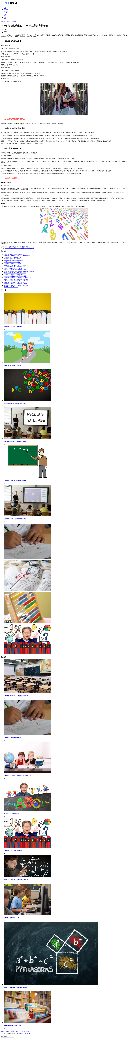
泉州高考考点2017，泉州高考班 (12, 259)
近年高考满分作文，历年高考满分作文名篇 (15, 480)
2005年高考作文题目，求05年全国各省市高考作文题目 (19, 248)
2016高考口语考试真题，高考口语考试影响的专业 (17, 255)
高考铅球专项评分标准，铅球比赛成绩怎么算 (15, 987)
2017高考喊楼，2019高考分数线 (12, 262)
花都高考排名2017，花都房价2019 (12, 257)
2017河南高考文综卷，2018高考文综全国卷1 (15, 269)
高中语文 (6, 9)
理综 (5, 15)
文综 (5, 14)
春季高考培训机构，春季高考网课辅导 (14, 254)
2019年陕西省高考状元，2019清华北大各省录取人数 (17, 277)
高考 (5, 17)
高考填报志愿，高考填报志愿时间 (12, 365)
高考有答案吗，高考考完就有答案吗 (13, 260)
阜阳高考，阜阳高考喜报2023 (11, 813)
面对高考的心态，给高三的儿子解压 (13, 326)
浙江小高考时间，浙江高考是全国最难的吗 (16, 246)
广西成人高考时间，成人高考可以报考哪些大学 (16, 879)
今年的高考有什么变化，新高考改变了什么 (15, 276)
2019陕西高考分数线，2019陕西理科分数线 (15, 403)
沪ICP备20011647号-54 (24, 1034)
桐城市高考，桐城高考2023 (11, 287)
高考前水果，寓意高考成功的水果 (12, 263)
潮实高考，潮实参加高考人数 (11, 918)
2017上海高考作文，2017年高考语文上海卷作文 (16, 265)
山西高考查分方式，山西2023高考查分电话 (15, 519)
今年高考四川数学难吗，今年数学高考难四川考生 (17, 695)
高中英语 (6, 12)
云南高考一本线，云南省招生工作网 (13, 268)
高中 (11, 21)
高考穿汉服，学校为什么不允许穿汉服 (14, 282)
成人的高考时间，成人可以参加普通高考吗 (15, 441)
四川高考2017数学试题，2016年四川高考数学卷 (16, 285)
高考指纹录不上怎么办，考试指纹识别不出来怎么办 (17, 775)
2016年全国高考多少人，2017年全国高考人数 (15, 283)
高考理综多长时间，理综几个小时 (12, 1025)
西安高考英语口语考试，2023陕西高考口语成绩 (16, 279)
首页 (5, 8)
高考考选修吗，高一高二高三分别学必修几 (15, 273)
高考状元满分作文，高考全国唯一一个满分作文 (16, 280)
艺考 (5, 19)
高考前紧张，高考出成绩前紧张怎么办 (14, 737)
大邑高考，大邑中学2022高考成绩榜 (13, 274)
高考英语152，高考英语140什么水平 (13, 850)
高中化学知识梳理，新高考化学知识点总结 (15, 266)
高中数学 (6, 11)
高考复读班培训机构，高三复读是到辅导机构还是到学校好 (19, 271)
